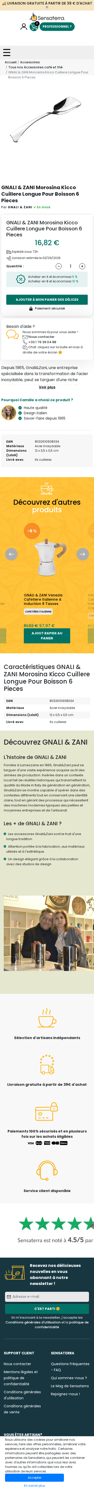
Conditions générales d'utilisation (33, 1322)
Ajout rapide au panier (47, 636)
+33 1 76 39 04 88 (42, 342)
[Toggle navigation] (7, 52)
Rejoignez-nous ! (65, 1394)
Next (82, 554)
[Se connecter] (24, 26)
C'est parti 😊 (47, 1308)
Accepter (34, 1477)
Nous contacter (41, 336)
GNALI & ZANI (20, 207)
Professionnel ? (57, 26)
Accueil (11, 62)
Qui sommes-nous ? (69, 1377)
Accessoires (30, 62)
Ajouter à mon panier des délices (47, 299)
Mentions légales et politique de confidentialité (21, 1377)
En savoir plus (34, 1485)
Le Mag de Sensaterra (70, 1386)
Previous (11, 554)
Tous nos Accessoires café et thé (35, 67)
